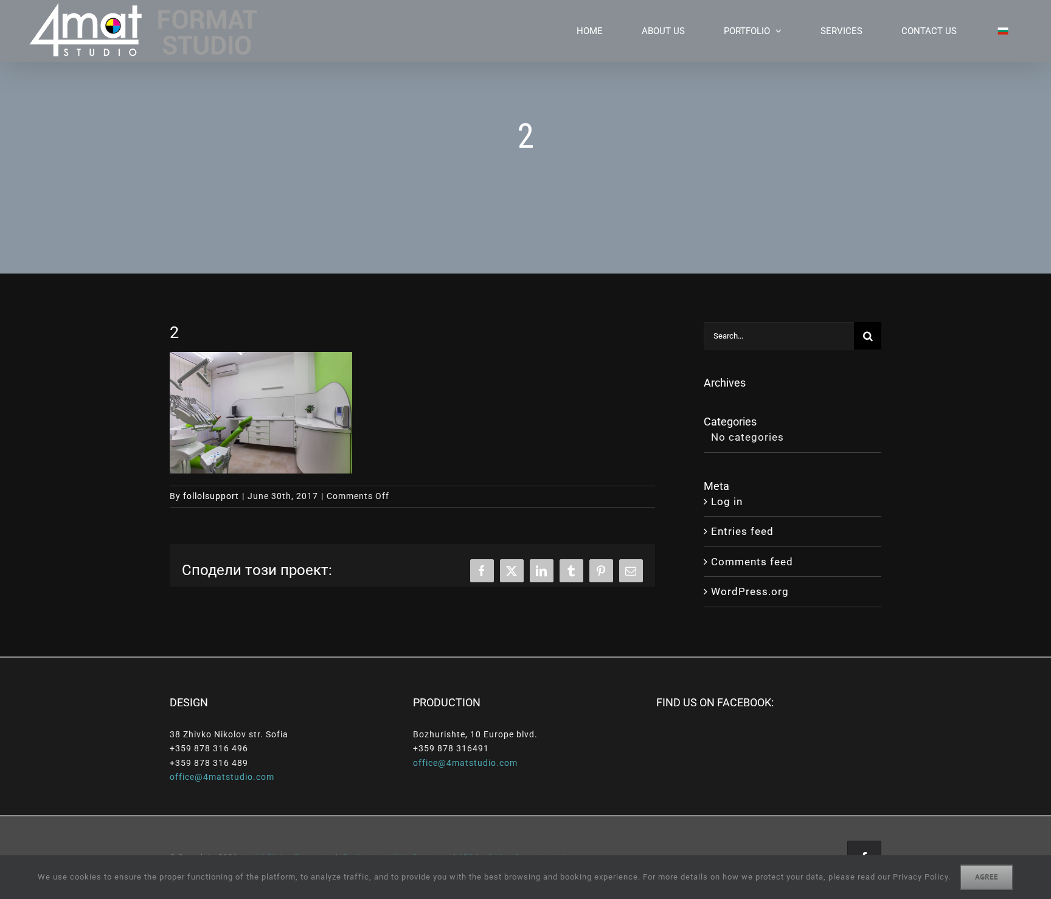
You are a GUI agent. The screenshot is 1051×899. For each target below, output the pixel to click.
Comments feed (752, 562)
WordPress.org (750, 591)
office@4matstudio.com (222, 777)
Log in (727, 501)
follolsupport (211, 496)
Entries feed (742, 531)
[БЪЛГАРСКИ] (995, 31)
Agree (986, 877)
